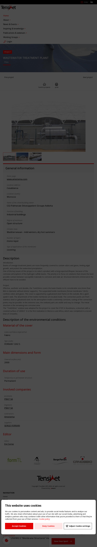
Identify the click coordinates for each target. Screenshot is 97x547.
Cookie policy (44, 519)
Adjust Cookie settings (79, 526)
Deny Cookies (48, 526)
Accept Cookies (19, 526)
